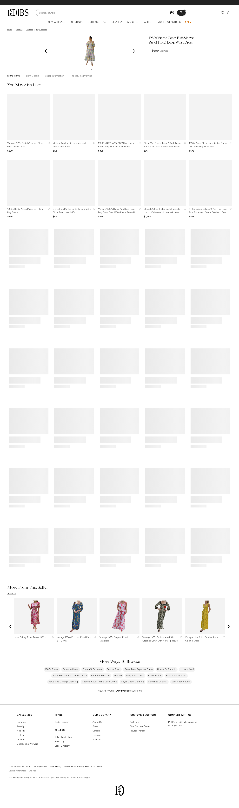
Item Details (32, 75)
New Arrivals (56, 21)
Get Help (134, 721)
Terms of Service (77, 777)
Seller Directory (62, 745)
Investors (97, 735)
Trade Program (62, 721)
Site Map (32, 770)
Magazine (182, 721)
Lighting (93, 21)
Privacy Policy (55, 766)
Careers (96, 730)
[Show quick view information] (48, 143)
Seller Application (63, 736)
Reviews (97, 739)
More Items (13, 75)
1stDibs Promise (138, 730)
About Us (97, 721)
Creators (21, 739)
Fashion (148, 21)
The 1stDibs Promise (81, 75)
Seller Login (60, 741)
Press (95, 726)
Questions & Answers (27, 743)
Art (105, 21)
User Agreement (40, 766)
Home (9, 29)
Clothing (29, 29)
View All (11, 593)
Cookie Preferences (17, 770)
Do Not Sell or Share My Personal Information (83, 766)
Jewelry (117, 21)
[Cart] (228, 12)
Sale (188, 21)
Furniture (76, 21)
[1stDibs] (17, 12)
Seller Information (54, 75)
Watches (132, 21)
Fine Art (21, 730)
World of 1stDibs (169, 21)
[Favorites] (222, 12)
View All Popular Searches (119, 690)
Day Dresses (41, 29)
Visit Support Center (140, 726)
